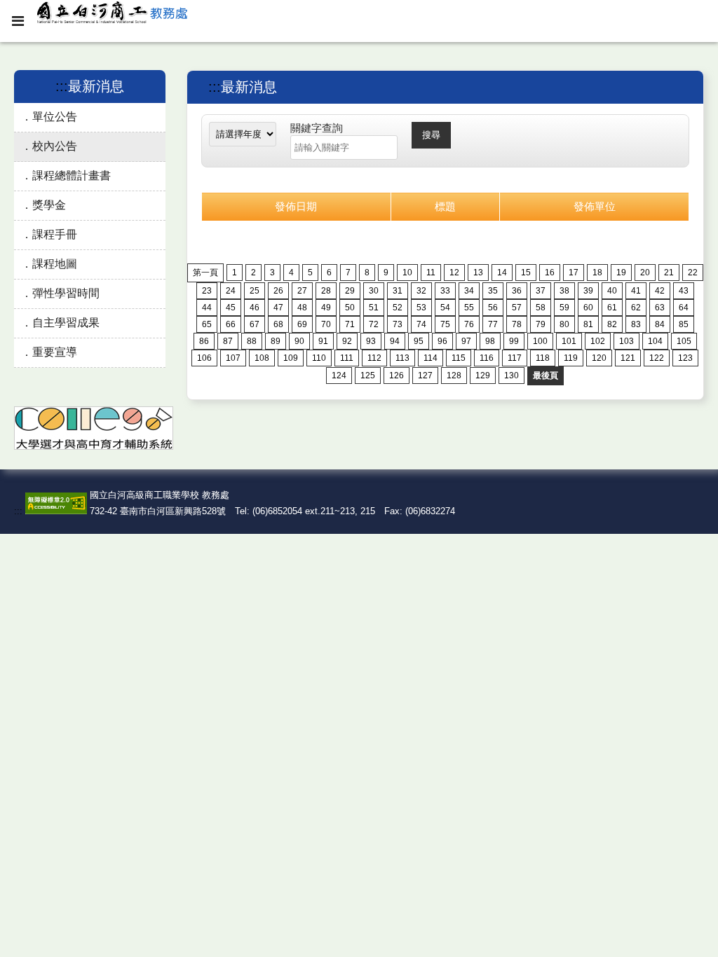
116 (487, 358)
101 (569, 341)
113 (402, 358)
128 (454, 375)
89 (275, 341)
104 (655, 341)
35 (493, 291)
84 (660, 324)
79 (541, 324)
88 (252, 341)
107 (233, 358)
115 (459, 358)
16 (550, 272)
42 (660, 291)
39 (588, 291)
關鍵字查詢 (316, 128)
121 (628, 358)
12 (454, 272)
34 (469, 291)
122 (656, 358)
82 (612, 324)
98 (490, 341)
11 (430, 272)
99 (514, 341)
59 (564, 307)
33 (445, 291)
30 (374, 291)
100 (540, 341)
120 (599, 358)
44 (207, 307)
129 (482, 375)
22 (693, 272)
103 (626, 341)
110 (319, 358)
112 (374, 358)
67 (254, 324)
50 (350, 307)
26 (278, 291)
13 (478, 272)
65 (207, 324)
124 (339, 375)
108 (262, 358)
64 (684, 307)
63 (660, 307)
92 (347, 341)
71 (350, 324)
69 (302, 324)
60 (588, 307)
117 (515, 358)
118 (543, 358)
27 (302, 291)
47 (278, 307)
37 (541, 291)
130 (511, 375)
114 (431, 358)
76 (469, 324)
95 (419, 341)
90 (299, 341)
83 (636, 324)
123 (685, 358)
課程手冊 (54, 234)
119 (571, 358)
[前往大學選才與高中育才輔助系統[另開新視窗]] (93, 446)
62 (636, 307)
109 (290, 358)
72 (374, 324)
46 (254, 307)
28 (326, 291)
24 (231, 291)
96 (442, 341)
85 (684, 324)
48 (302, 307)
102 (597, 341)
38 (564, 291)
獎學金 (49, 205)
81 (588, 324)
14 (502, 272)
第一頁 (205, 272)
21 (669, 272)
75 (445, 324)
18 (597, 272)
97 (466, 341)
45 (231, 307)
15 (526, 272)
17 (573, 272)
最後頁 (545, 375)
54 (445, 307)
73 (397, 324)
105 (684, 341)
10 (407, 272)
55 (469, 307)
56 (493, 307)
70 (326, 324)
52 (397, 307)
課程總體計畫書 (71, 175)
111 (346, 358)
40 (612, 291)
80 (564, 324)
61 (612, 307)
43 (684, 291)
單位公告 (54, 117)
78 (517, 324)
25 (254, 291)
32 (421, 291)
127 (425, 375)
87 (228, 341)
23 (207, 291)
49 (326, 307)
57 (517, 307)
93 (371, 341)
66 (231, 324)
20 (645, 272)
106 (204, 358)
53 (421, 307)
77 (493, 324)
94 (395, 341)
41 (636, 291)
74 (421, 324)
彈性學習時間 (66, 293)
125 (367, 375)
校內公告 (54, 146)
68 (278, 324)
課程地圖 (54, 264)
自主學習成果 (66, 323)
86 (204, 341)
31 (397, 291)
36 (517, 291)
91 (323, 341)
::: (61, 86)
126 (396, 375)
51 (374, 307)
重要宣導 (54, 352)
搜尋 (431, 135)
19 (621, 272)
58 (541, 307)
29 (350, 291)
